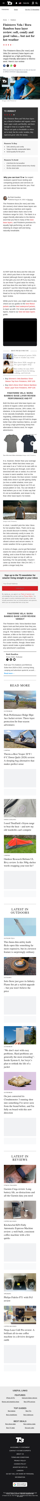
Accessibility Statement (20, 1447)
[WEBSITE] (11, 659)
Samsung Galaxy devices (29, 1398)
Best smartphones (11, 1415)
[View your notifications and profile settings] (16, 3)
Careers (20, 1470)
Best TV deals (10, 1428)
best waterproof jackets (25, 306)
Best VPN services (29, 1401)
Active (5, 20)
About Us (20, 1454)
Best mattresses (28, 1415)
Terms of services (26, 594)
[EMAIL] (15, 659)
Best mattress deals (29, 1424)
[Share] (4, 65)
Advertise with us (20, 1467)
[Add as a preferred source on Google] (20, 1484)
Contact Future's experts (20, 1450)
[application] (20, 330)
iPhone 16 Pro (10, 1398)
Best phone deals (10, 1424)
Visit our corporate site (27, 1493)
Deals (16, 9)
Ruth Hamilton (15, 197)
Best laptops (11, 1411)
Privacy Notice (28, 596)
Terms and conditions (20, 1457)
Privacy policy (20, 1460)
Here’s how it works (21, 72)
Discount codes (29, 1428)
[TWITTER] (8, 659)
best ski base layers (27, 312)
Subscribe (26, 3)
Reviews (30, 199)
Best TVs (28, 1411)
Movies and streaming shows (10, 1401)
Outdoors (13, 20)
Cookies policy (20, 1464)
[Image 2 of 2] (32, 443)
